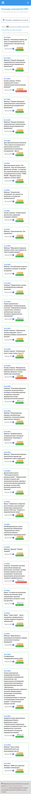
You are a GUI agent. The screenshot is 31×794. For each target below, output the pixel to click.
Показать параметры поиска (16, 20)
